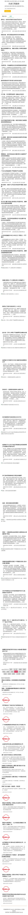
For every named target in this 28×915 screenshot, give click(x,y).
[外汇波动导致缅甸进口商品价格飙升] (10, 463)
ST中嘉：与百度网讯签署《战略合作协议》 (13, 94)
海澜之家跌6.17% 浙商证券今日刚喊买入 (13, 280)
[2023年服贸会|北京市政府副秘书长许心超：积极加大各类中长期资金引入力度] (14, 579)
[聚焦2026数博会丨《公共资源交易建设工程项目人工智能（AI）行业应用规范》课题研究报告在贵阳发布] (6, 817)
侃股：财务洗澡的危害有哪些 (10, 503)
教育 (20, 6)
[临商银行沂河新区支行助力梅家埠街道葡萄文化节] (13, 347)
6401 (4, 671)
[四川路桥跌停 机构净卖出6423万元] (10, 404)
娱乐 (8, 6)
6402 (8, 671)
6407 (5, 674)
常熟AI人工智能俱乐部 (18, 910)
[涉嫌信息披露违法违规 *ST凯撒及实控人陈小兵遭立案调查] (14, 549)
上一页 (15, 669)
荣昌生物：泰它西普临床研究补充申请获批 (12, 35)
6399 (20, 669)
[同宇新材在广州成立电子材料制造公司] (6, 700)
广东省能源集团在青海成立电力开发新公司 (14, 724)
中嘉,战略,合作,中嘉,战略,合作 (18, 105)
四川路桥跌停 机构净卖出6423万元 (11, 417)
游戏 (18, 6)
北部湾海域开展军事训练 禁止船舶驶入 (11, 108)
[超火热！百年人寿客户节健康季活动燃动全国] (12, 320)
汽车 (20, 1)
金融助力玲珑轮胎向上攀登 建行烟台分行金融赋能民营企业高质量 (13, 766)
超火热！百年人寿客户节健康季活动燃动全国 (14, 332)
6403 (12, 671)
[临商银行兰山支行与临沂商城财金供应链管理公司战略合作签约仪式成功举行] (14, 433)
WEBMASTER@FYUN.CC (17, 912)
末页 (23, 674)
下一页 (18, 674)
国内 (6, 1)
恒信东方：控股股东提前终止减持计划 (12, 389)
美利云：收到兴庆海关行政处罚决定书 (11, 19)
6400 (24, 669)
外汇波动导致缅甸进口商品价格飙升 (12, 475)
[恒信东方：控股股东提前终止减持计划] (11, 377)
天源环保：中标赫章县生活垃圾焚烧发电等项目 (14, 65)
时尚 (13, 1)
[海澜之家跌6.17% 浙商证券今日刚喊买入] (11, 267)
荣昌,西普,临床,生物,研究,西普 (18, 46)
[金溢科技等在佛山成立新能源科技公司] (6, 738)
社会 (11, 1)
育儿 (23, 6)
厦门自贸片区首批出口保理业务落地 (11, 755)
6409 (13, 674)
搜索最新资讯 (7, 11)
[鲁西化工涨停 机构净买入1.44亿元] (10, 294)
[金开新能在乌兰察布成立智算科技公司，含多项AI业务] (6, 837)
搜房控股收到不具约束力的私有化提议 (11, 80)
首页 (11, 669)
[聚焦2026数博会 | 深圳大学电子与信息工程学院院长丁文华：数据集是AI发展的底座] (6, 869)
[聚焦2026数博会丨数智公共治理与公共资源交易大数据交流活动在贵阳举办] (6, 797)
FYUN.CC (12, 909)
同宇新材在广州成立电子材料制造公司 (12, 705)
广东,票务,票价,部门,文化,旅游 (18, 182)
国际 (8, 1)
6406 (24, 671)
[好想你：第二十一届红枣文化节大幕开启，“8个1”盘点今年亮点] (14, 608)
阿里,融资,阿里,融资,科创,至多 (18, 248)
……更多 (14, 29)
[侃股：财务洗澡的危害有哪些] (8, 490)
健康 (23, 1)
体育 (6, 6)
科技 (15, 6)
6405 (20, 671)
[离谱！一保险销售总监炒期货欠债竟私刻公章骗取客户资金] (14, 520)
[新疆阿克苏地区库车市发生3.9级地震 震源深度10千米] (14, 637)
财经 (11, 6)
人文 (18, 1)
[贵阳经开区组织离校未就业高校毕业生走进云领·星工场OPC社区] (6, 889)
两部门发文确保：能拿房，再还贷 (11, 786)
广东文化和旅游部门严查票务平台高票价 (12, 171)
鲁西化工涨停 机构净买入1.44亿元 (11, 306)
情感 (15, 1)
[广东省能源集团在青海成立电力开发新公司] (6, 719)
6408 (9, 674)
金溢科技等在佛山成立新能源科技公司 (12, 744)
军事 (13, 6)
